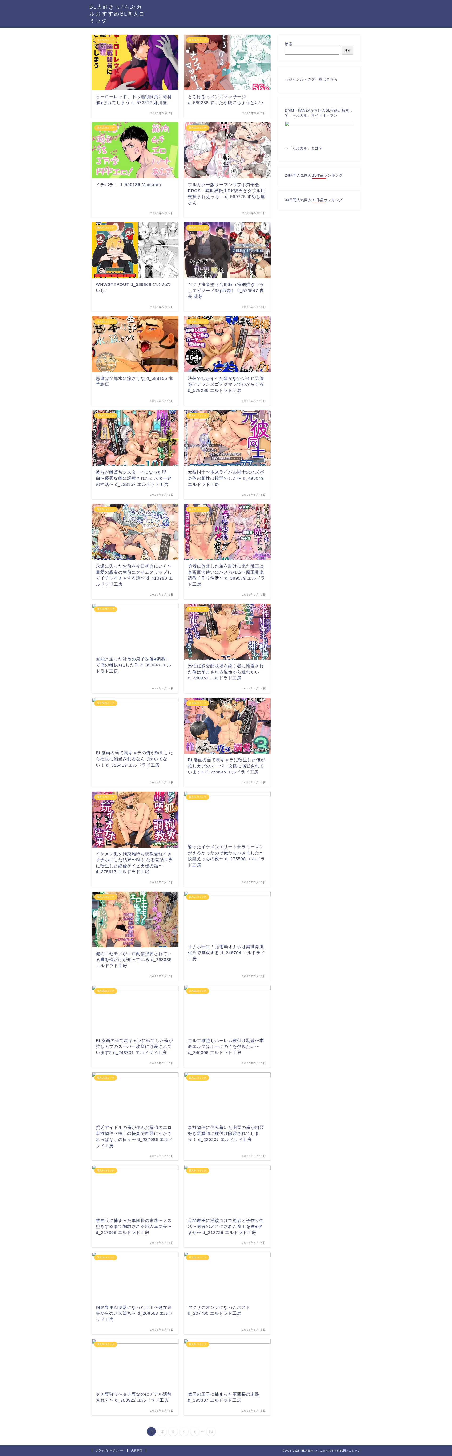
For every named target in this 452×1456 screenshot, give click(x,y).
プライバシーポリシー (110, 1450)
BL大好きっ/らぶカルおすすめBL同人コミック (117, 14)
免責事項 (136, 1450)
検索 (288, 44)
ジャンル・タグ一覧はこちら (313, 79)
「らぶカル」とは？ (306, 148)
